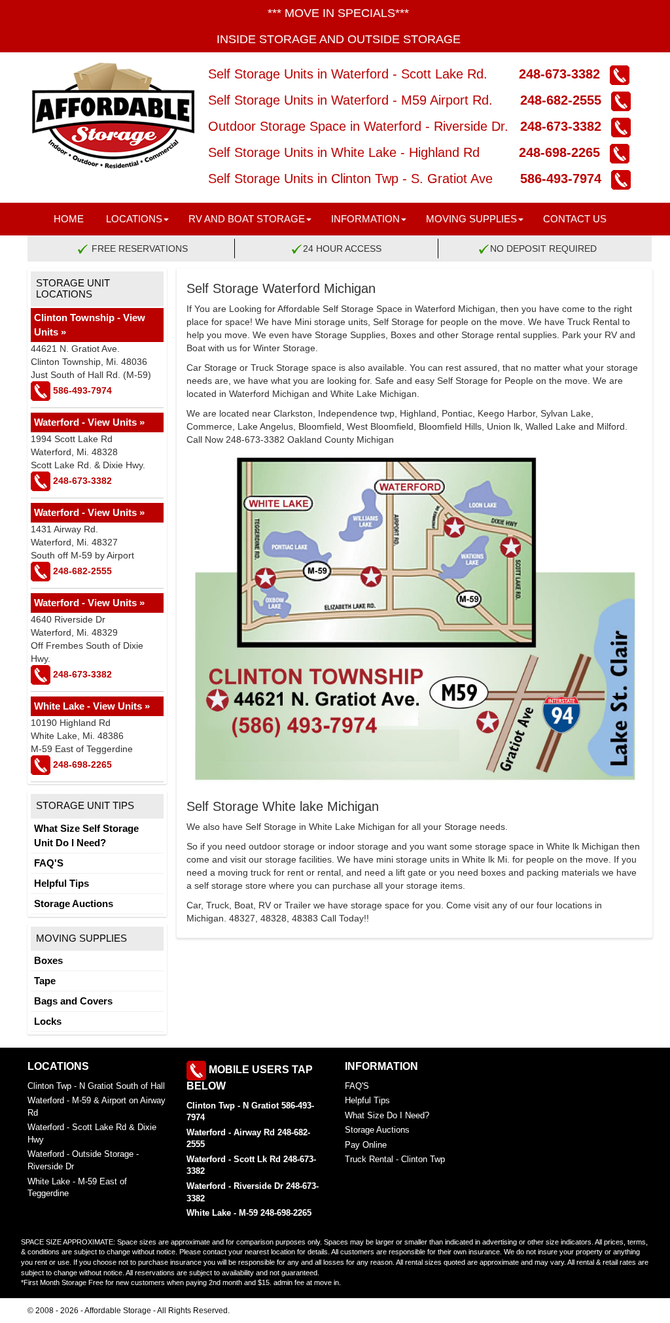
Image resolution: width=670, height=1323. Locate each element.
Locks (48, 1021)
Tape (45, 980)
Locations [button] (134, 218)
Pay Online (366, 1145)
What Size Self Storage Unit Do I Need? (86, 835)
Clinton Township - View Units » (89, 324)
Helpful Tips (61, 883)
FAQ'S (48, 862)
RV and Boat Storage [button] (246, 218)
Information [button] (365, 218)
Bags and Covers (73, 1000)
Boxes (48, 960)
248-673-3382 (545, 74)
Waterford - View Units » (89, 422)
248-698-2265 (553, 152)
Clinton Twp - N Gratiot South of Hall (96, 1086)
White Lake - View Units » (92, 706)
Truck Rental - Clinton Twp (395, 1159)
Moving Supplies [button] (471, 218)
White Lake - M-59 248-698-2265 (248, 1213)
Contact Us (575, 218)
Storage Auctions (73, 903)
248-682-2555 (551, 100)
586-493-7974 (552, 178)
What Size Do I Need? (387, 1115)
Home (69, 218)
